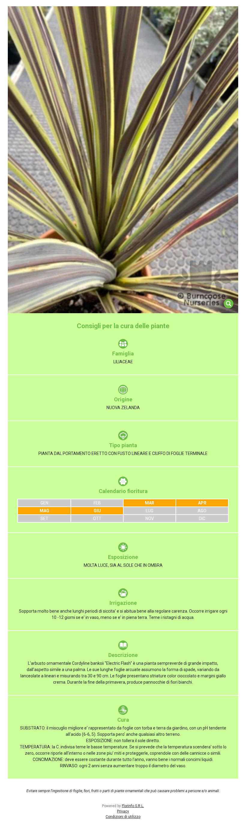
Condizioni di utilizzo (123, 817)
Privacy (123, 811)
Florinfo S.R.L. (133, 806)
